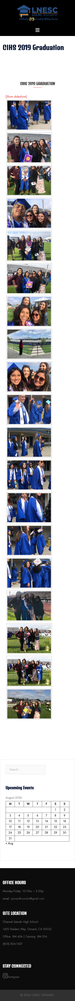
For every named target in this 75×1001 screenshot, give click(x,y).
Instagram (13, 977)
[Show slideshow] (16, 97)
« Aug (9, 843)
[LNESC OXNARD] (37, 14)
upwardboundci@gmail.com (27, 898)
